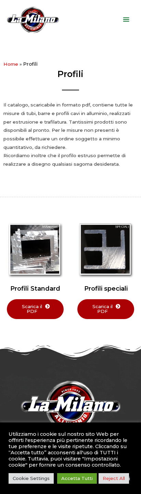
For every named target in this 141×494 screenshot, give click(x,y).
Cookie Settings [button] (31, 478)
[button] (35, 309)
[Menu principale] (126, 19)
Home (10, 64)
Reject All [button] (114, 478)
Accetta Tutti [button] (77, 478)
